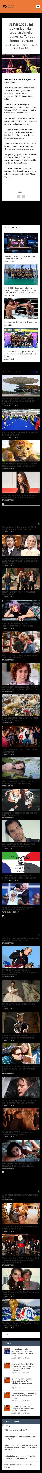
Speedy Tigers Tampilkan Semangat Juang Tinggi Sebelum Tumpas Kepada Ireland (21, 1382)
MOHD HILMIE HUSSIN (21, 45)
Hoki (22, 1388)
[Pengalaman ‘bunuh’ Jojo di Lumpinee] (21, 308)
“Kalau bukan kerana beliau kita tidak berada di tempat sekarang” (20, 1457)
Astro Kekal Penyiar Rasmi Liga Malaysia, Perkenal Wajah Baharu (24, 1395)
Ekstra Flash (23, 48)
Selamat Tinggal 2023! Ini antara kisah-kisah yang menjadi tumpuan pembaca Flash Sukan (20, 1447)
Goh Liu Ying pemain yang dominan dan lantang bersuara (19, 257)
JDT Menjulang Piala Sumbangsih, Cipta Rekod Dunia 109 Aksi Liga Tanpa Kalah (22, 1352)
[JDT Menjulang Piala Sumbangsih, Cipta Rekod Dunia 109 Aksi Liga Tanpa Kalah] (7, 1351)
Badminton (25, 1373)
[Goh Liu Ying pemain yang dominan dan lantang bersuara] (21, 243)
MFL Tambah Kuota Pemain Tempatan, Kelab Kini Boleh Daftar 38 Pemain (22, 1408)
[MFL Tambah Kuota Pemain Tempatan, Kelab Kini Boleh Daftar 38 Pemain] (7, 1408)
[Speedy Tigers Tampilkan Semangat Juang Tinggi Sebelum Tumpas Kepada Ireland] (7, 1380)
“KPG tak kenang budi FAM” (15, 1430)
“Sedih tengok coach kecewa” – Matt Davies (19, 1466)
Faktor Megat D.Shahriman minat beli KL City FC (20, 1437)
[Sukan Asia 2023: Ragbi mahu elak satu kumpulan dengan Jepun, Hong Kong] (21, 338)
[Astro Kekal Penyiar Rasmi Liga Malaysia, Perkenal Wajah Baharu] (7, 1395)
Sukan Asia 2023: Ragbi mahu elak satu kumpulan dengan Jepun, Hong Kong (20, 354)
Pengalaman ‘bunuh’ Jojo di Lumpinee (20, 322)
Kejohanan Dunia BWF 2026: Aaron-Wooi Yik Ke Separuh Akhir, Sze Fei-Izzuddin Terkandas (22, 1367)
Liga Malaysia (25, 1358)
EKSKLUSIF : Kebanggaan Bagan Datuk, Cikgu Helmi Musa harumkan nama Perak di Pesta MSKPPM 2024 (20, 290)
